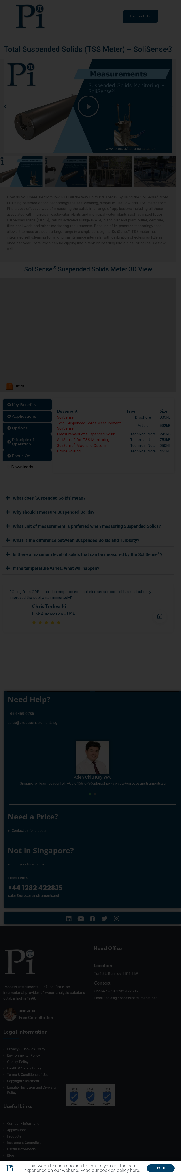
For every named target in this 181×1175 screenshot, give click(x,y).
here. (135, 1170)
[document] (90, 587)
